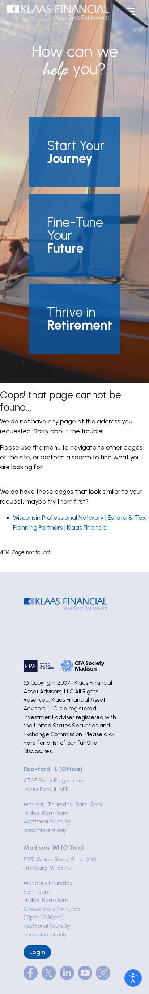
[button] (74, 152)
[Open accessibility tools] (133, 978)
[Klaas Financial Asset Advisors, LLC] (58, 12)
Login (37, 952)
